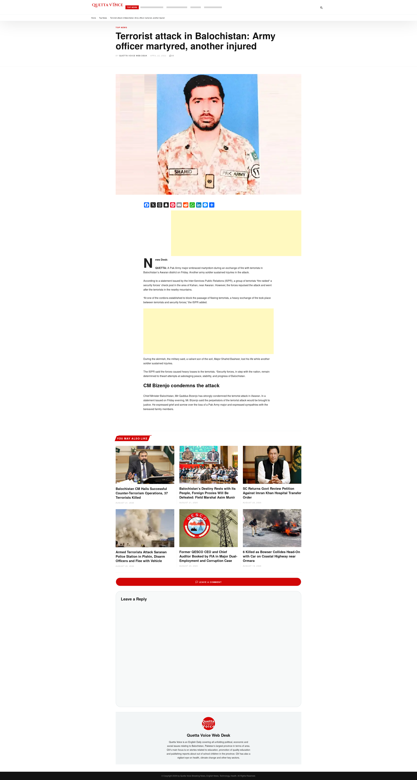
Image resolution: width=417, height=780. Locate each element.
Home (93, 17)
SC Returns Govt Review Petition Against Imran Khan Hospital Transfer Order (272, 492)
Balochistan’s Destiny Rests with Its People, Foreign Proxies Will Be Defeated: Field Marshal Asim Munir (207, 492)
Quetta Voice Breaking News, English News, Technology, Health (208, 775)
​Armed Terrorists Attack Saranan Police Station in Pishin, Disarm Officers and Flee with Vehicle (141, 556)
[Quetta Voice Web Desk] (208, 723)
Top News (132, 7)
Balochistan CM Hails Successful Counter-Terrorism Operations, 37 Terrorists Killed (142, 493)
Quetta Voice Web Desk (133, 55)
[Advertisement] (236, 233)
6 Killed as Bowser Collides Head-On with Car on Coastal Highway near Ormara (271, 556)
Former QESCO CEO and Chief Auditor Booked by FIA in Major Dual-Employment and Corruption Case (208, 556)
